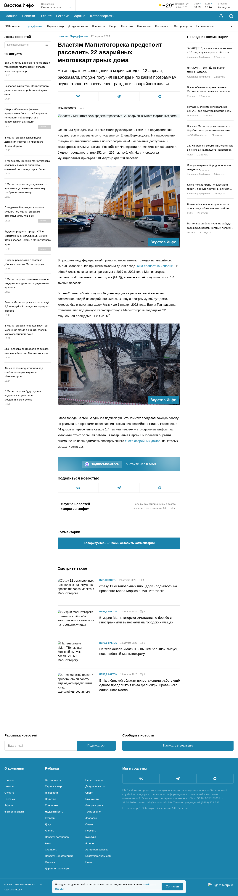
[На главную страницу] (19, 5)
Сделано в (13, 889)
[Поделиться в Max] (159, 96)
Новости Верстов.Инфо (59, 855)
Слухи (89, 824)
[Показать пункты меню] (231, 26)
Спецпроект (162, 26)
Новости (28, 16)
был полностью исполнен (155, 266)
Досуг (48, 824)
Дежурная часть (78, 26)
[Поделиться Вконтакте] (78, 96)
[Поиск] (231, 16)
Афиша (79, 16)
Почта (89, 862)
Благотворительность (98, 855)
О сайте (45, 16)
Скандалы (51, 849)
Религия (50, 862)
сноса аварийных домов (142, 441)
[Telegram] (178, 778)
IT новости (98, 26)
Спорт (113, 26)
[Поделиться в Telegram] (119, 96)
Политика (127, 26)
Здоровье (91, 817)
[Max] (215, 778)
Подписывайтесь (105, 464)
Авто (48, 843)
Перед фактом (34, 26)
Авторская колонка (96, 849)
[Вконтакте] (141, 778)
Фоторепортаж (183, 26)
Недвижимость (205, 26)
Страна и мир (55, 26)
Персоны (90, 830)
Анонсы (49, 830)
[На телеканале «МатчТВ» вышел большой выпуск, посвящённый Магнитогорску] (76, 652)
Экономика (144, 26)
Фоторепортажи (102, 16)
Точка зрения (93, 811)
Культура (90, 836)
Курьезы (50, 817)
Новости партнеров (57, 836)
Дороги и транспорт (57, 868)
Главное (10, 16)
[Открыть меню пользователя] (221, 16)
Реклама (63, 16)
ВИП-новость (12, 26)
